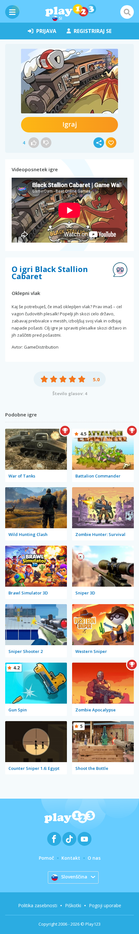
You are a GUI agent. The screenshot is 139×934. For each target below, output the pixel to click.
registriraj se (93, 31)
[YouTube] (84, 839)
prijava (46, 31)
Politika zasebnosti (37, 905)
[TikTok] (69, 839)
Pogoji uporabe (105, 905)
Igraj (69, 124)
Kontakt (70, 858)
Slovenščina (74, 877)
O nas (94, 858)
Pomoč (46, 858)
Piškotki (73, 905)
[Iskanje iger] (127, 12)
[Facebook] (54, 839)
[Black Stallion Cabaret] (69, 81)
